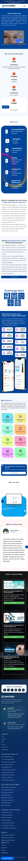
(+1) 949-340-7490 (21, 1)
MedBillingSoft (4, 852)
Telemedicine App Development (8, 762)
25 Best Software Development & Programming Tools (14, 625)
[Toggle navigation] (24, 6)
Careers (3, 744)
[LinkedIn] (8, 690)
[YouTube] (15, 690)
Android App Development (7, 792)
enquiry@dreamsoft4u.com (14, 2)
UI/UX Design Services (6, 802)
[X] (12, 690)
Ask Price (5, 107)
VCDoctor (3, 845)
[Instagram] (23, 690)
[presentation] (2, 501)
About (2, 736)
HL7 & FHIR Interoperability (7, 759)
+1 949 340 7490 (14, 726)
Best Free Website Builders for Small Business (13, 591)
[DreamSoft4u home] (12, 697)
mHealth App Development (7, 772)
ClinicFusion (4, 847)
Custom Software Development (8, 787)
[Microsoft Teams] (19, 690)
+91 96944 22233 (15, 713)
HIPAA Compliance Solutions (7, 780)
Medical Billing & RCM (6, 767)
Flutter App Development (7, 797)
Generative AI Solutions (6, 817)
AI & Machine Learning (6, 812)
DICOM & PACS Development (8, 774)
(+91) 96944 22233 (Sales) (9, 1)
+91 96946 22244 (12, 715)
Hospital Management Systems (8, 769)
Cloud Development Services (8, 822)
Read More (14, 602)
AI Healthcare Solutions (6, 777)
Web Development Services (7, 789)
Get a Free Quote (14, 276)
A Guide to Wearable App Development (11, 657)
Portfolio (3, 739)
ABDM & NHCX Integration (7, 837)
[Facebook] (4, 690)
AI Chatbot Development (7, 815)
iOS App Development (6, 795)
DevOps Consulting (5, 805)
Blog (2, 742)
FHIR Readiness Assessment (8, 835)
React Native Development (7, 800)
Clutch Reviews (4, 749)
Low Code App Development (7, 825)
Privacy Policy (4, 747)
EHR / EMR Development (7, 756)
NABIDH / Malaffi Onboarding (8, 840)
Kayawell (3, 850)
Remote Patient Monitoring (7, 764)
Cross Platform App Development (9, 828)
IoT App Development (6, 820)
